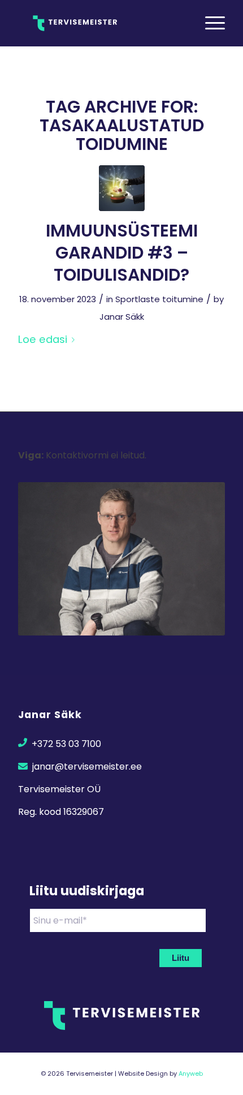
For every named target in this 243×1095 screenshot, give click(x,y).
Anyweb (191, 1073)
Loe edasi (42, 339)
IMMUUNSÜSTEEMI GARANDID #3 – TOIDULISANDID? (122, 252)
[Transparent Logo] (100, 23)
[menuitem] (209, 23)
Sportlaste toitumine (159, 299)
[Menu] (209, 23)
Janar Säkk (121, 317)
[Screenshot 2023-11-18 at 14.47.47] (122, 188)
